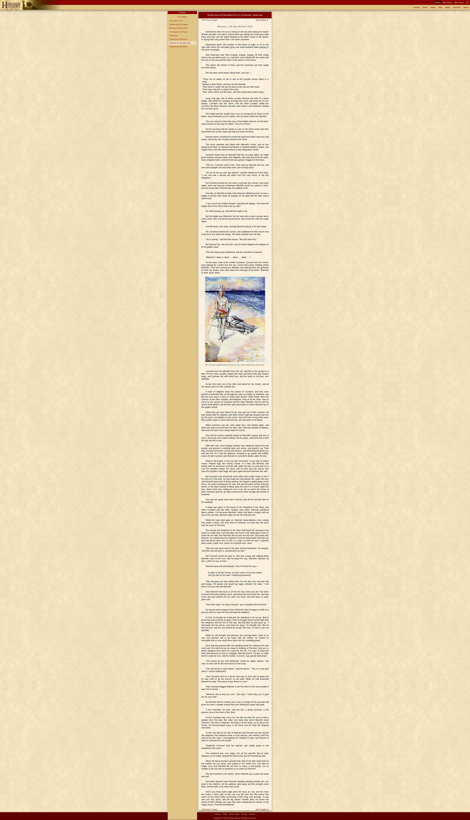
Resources (447, 2)
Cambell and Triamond (178, 39)
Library (437, 2)
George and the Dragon (178, 24)
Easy (440, 7)
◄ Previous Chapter (209, 20)
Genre (424, 7)
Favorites (457, 7)
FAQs (225, 814)
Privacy (244, 814)
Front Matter (182, 17)
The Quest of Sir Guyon (178, 32)
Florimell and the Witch (178, 47)
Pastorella (173, 35)
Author (433, 7)
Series (447, 7)
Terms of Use (234, 814)
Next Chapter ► (262, 20)
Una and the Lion (176, 21)
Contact (252, 814)
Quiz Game (459, 2)
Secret (466, 7)
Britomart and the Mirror (178, 28)
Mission (218, 814)
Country (416, 7)
